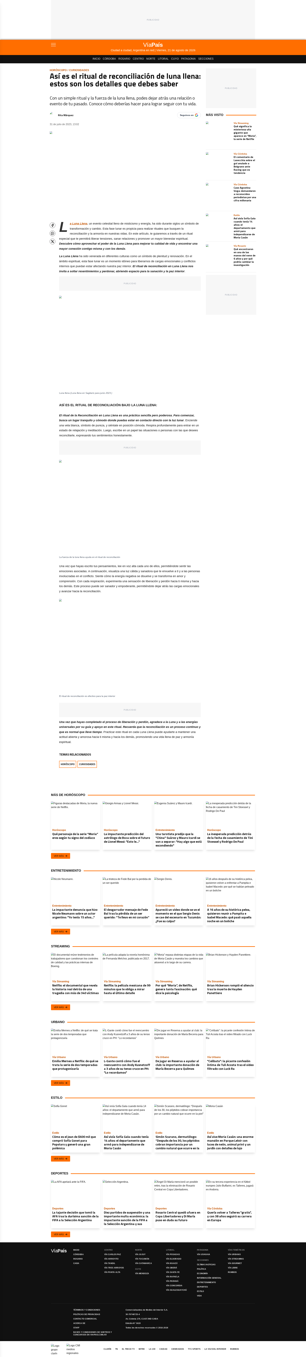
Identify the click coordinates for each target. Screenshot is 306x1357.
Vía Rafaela (172, 1277)
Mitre (142, 1349)
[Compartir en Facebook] (52, 225)
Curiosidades (79, 70)
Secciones (206, 58)
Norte (150, 58)
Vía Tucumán (142, 1259)
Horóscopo (58, 70)
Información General (209, 1278)
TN (116, 1349)
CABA (76, 1263)
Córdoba (109, 58)
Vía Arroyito (111, 1259)
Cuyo (175, 58)
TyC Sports (194, 1349)
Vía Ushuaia (203, 1254)
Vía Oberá (171, 1268)
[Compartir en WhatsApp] (52, 233)
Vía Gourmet (235, 1263)
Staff (76, 1328)
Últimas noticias (206, 1264)
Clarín (107, 1349)
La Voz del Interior (215, 1349)
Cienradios (177, 1349)
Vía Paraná (172, 1281)
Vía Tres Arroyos (114, 1268)
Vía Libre (233, 1268)
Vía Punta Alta (112, 1272)
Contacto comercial (85, 1319)
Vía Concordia (174, 1285)
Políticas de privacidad (86, 1314)
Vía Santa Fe (173, 1272)
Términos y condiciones (86, 1310)
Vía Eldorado (173, 1259)
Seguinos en (187, 115)
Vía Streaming (236, 1259)
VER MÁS (59, 856)
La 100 (152, 1349)
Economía (202, 1273)
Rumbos (232, 1272)
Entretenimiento (206, 1282)
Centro (138, 58)
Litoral (163, 58)
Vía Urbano (234, 1254)
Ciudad (163, 1349)
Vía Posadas (173, 1254)
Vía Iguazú (172, 1263)
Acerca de (79, 1323)
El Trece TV (128, 1349)
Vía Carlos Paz (112, 1254)
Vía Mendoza (142, 1273)
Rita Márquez (65, 115)
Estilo (200, 1291)
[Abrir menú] (81, 44)
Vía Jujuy (140, 1254)
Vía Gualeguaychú (176, 1290)
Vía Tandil (109, 1263)
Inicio (96, 58)
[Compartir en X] (52, 241)
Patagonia (188, 58)
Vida (199, 1296)
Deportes (202, 1287)
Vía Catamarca (143, 1263)
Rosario (124, 58)
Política (201, 1269)
